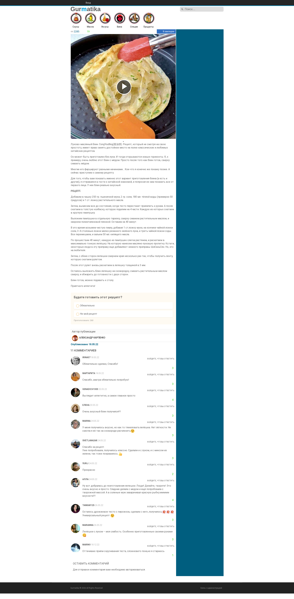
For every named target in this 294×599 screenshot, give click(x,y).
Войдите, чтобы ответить (160, 359)
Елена (85, 405)
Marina (86, 421)
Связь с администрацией (211, 588)
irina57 (86, 357)
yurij (85, 463)
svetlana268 (89, 440)
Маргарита (88, 373)
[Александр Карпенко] (75, 338)
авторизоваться (135, 569)
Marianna (87, 525)
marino (86, 544)
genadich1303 (90, 389)
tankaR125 (88, 505)
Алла (85, 479)
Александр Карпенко (92, 337)
